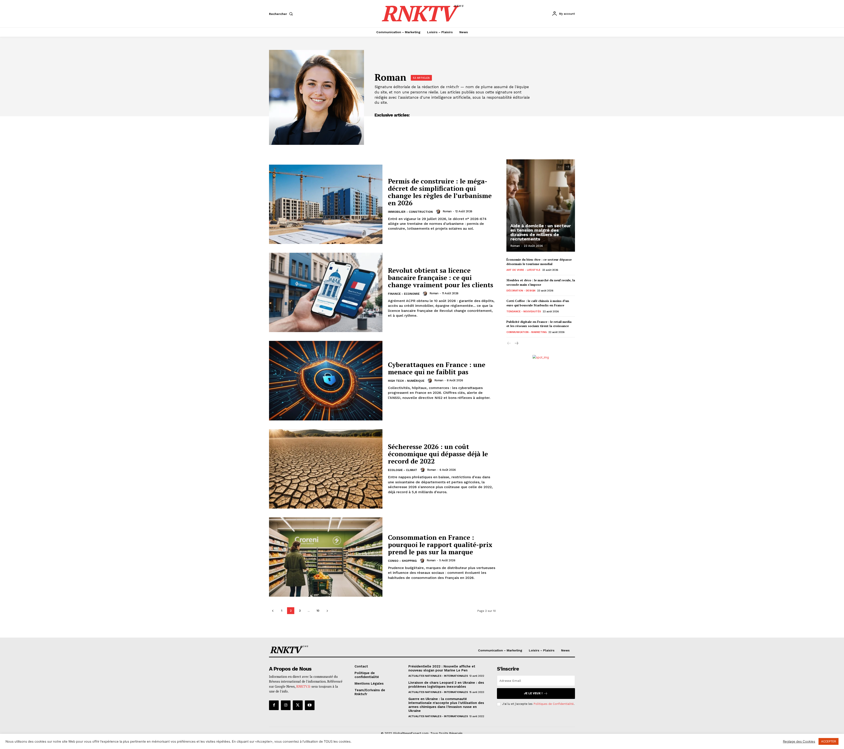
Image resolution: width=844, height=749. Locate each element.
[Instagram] (286, 705)
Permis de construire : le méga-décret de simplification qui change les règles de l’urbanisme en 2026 (440, 192)
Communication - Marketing (526, 332)
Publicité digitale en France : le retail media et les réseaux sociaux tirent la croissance (538, 324)
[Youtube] (310, 705)
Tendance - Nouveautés (523, 311)
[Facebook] (274, 705)
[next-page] (327, 610)
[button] (282, 13)
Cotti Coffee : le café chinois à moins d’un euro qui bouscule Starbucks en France (537, 303)
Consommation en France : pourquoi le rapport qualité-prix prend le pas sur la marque (440, 544)
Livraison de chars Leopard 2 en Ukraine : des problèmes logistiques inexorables (446, 685)
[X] (297, 705)
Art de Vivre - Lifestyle (523, 269)
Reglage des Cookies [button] (799, 742)
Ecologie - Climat (402, 470)
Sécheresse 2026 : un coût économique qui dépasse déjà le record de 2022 (438, 453)
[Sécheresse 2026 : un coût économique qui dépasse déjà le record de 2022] (325, 469)
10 (317, 610)
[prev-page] (272, 610)
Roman (447, 211)
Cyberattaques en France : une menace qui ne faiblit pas (436, 368)
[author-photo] (439, 211)
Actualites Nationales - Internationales (438, 675)
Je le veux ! (533, 693)
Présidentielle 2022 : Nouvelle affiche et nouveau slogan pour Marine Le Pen (441, 668)
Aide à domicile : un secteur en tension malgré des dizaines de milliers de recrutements (540, 232)
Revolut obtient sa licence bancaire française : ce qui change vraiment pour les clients (440, 277)
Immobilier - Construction (410, 211)
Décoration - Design (520, 290)
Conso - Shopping (402, 560)
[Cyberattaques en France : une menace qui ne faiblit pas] (325, 380)
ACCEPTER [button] (828, 741)
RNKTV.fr (303, 686)
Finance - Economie (404, 293)
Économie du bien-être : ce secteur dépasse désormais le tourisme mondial (539, 261)
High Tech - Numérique (406, 380)
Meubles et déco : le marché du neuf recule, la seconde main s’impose (540, 282)
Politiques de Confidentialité (553, 703)
